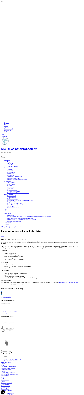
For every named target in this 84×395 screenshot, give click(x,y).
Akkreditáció (10, 206)
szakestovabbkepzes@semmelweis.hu (68, 282)
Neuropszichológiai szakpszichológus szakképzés (20, 218)
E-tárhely (3, 371)
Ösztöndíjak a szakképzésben (14, 176)
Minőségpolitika (5, 387)
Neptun (6, 124)
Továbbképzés (7, 181)
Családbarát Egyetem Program (8, 366)
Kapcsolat (6, 224)
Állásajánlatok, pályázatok (13, 227)
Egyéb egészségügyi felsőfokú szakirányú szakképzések (21, 219)
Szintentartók (10, 187)
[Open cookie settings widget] (3, 392)
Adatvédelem (10, 165)
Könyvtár (3, 381)
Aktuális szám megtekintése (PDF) (13, 359)
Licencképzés (7, 222)
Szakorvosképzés (8, 194)
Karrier (6, 132)
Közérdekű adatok (5, 386)
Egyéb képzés (7, 213)
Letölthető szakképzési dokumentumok (17, 179)
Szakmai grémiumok (12, 166)
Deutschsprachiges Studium (8, 368)
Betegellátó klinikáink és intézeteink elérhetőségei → (11, 311)
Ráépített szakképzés (12, 202)
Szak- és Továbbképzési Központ (19, 148)
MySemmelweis (8, 130)
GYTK (6, 210)
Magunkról (7, 160)
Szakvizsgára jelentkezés (13, 178)
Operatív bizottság (12, 190)
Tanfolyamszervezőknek (13, 191)
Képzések (9, 185)
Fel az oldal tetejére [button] (6, 297)
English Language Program (8, 372)
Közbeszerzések (5, 384)
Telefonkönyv (7, 127)
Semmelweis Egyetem (6, 362)
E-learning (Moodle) (6, 369)
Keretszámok (10, 175)
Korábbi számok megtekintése (12, 360)
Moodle (6, 126)
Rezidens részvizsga (12, 199)
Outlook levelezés (8, 129)
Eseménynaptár (5, 375)
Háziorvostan (10, 173)
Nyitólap (3, 227)
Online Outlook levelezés (7, 393)
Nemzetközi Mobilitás (6, 390)
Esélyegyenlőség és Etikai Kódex (9, 374)
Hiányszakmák (11, 172)
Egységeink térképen (5, 313)
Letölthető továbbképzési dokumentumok (18, 193)
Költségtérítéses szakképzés (14, 203)
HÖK (2, 377)
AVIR (2, 365)
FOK (5, 209)
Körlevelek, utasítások (6, 383)
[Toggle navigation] (1, 156)
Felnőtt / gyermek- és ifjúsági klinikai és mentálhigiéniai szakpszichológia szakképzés (29, 216)
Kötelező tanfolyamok (13, 207)
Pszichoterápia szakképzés (14, 221)
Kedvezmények (5, 380)
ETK (5, 212)
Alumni (3, 363)
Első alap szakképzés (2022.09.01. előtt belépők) (19, 200)
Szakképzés (7, 167)
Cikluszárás (10, 188)
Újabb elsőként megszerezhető (15, 204)
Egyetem (6, 123)
